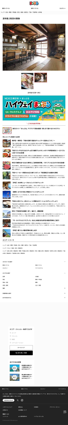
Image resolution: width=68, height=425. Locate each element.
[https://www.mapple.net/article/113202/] (7, 163)
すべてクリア (21, 347)
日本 (7, 12)
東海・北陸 (5, 282)
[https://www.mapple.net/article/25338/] (7, 173)
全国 (4, 276)
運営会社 (20, 407)
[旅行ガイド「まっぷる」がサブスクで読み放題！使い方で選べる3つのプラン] (7, 130)
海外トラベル (34, 8)
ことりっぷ (5, 416)
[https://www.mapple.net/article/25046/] (7, 150)
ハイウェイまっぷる (39, 416)
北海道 (37, 276)
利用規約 (36, 407)
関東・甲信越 (12, 12)
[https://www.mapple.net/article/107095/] (7, 192)
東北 (4, 279)
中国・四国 (5, 285)
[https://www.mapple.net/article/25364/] (7, 211)
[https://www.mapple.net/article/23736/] (7, 230)
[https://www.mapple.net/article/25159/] (7, 201)
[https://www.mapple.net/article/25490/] (7, 140)
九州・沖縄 (38, 285)
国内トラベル (6, 8)
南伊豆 (26, 12)
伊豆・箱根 (20, 12)
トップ (2, 12)
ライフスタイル (39, 268)
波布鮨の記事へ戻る (34, 93)
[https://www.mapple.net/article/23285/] (7, 183)
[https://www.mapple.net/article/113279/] (7, 220)
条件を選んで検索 (22, 352)
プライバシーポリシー (55, 407)
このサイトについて (7, 407)
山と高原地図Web (22, 416)
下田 (30, 12)
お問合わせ (5, 410)
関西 (36, 282)
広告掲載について (22, 410)
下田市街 (34, 12)
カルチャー (63, 8)
